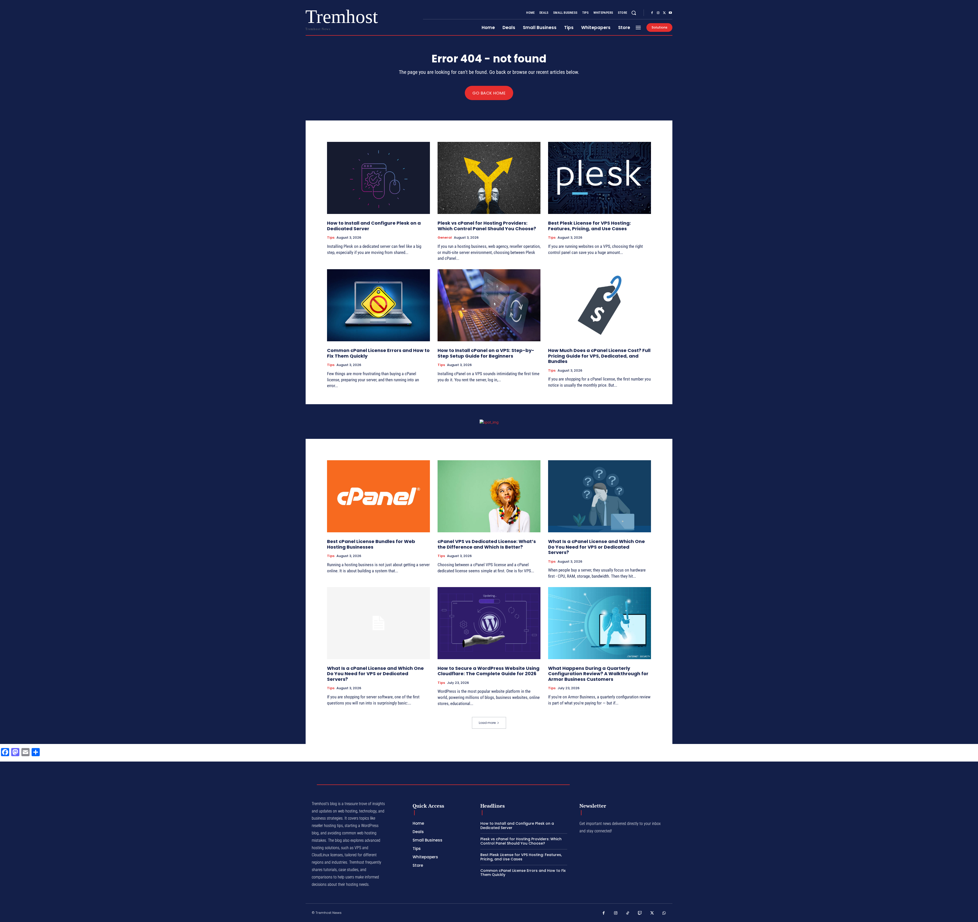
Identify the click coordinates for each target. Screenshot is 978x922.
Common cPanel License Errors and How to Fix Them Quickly (378, 353)
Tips (330, 238)
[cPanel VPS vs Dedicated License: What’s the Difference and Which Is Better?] (489, 496)
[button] (634, 13)
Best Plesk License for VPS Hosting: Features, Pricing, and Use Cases (589, 226)
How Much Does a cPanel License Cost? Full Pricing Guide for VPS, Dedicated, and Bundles (599, 355)
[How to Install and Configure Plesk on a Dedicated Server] (378, 178)
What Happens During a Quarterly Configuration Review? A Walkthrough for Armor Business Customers (598, 673)
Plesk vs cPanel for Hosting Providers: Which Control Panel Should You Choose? (487, 226)
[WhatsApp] (664, 913)
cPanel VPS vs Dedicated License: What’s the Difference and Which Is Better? (487, 544)
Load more (487, 723)
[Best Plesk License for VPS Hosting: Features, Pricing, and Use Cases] (599, 178)
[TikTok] (628, 913)
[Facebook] (652, 13)
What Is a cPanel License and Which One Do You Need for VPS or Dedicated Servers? (596, 546)
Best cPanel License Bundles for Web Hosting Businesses (371, 544)
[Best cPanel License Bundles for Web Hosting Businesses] (378, 496)
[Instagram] (658, 13)
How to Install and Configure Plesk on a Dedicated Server (374, 226)
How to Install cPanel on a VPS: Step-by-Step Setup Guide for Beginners (486, 353)
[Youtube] (670, 13)
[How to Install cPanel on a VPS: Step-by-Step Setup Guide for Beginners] (489, 305)
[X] (664, 13)
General (445, 238)
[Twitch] (640, 913)
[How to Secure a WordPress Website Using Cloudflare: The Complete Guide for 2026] (489, 623)
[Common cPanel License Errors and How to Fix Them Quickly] (378, 305)
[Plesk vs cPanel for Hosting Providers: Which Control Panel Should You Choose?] (489, 178)
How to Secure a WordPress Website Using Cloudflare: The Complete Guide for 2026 (488, 671)
